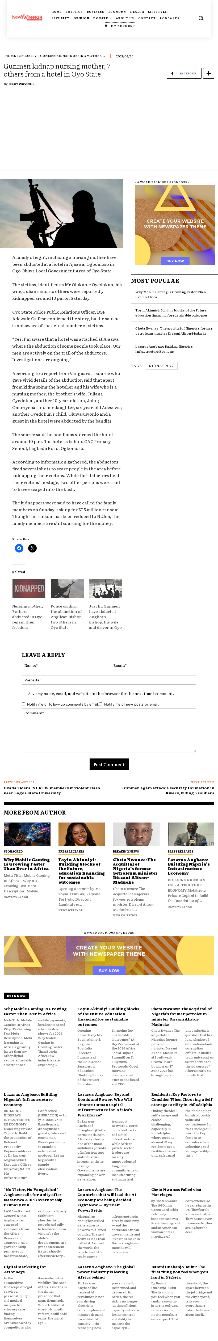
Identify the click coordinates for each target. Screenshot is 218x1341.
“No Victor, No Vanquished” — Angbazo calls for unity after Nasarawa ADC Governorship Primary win (33, 1197)
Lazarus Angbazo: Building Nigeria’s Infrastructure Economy (164, 349)
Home (10, 55)
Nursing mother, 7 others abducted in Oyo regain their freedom (27, 616)
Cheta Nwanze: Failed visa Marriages (176, 1192)
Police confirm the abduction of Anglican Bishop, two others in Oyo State (67, 616)
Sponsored (13, 851)
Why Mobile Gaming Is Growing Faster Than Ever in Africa (27, 865)
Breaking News (126, 851)
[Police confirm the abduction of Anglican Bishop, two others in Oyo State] (67, 588)
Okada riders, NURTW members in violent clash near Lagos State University (52, 790)
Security (28, 55)
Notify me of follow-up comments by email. (63, 704)
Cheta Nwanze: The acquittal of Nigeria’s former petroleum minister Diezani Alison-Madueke (173, 331)
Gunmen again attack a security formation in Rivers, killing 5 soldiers (168, 790)
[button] (201, 18)
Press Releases (71, 851)
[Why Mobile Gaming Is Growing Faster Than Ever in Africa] (27, 834)
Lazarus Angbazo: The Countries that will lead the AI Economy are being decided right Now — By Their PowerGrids (106, 1200)
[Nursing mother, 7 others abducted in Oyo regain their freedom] (28, 588)
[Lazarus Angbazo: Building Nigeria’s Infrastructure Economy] (191, 834)
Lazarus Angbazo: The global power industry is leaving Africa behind (106, 1272)
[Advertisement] (109, 131)
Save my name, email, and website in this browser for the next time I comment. (101, 693)
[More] (208, 73)
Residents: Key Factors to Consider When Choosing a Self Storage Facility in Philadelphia (181, 1099)
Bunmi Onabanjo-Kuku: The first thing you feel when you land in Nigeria (179, 1272)
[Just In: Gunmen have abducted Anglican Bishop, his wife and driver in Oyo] (105, 588)
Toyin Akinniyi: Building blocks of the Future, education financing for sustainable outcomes (171, 313)
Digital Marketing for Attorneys (25, 1269)
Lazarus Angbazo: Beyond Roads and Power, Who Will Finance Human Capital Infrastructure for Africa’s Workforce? (104, 1104)
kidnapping (162, 365)
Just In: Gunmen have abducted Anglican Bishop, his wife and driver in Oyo (105, 616)
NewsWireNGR (22, 83)
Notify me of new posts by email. (131, 704)
